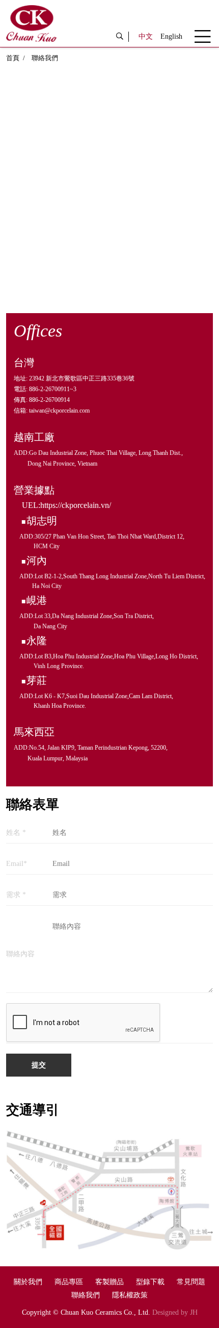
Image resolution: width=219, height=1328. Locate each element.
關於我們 (28, 1282)
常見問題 (191, 1282)
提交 (39, 1065)
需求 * (16, 895)
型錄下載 (150, 1282)
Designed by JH (175, 1312)
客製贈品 (109, 1282)
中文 (146, 36)
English (171, 36)
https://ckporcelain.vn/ (75, 505)
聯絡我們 (85, 1295)
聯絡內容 (20, 954)
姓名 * (16, 832)
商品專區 (68, 1282)
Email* (16, 863)
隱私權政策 (130, 1295)
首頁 (12, 58)
